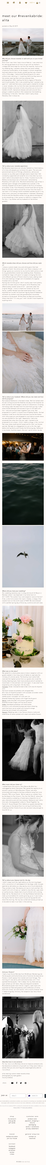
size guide (12, 1121)
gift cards (12, 1123)
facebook (12, 1146)
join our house (12, 1138)
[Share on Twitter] (21, 1083)
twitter (12, 1152)
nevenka (23, 9)
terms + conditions (32, 1127)
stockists (32, 1138)
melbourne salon (12, 1136)
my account (12, 1119)
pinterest (12, 1150)
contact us (32, 1136)
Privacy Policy (17, 1107)
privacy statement (32, 1129)
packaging (32, 1125)
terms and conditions (27, 1107)
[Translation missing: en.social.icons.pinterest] (25, 1083)
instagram (12, 1148)
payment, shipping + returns (32, 1122)
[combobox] (29, 1096)
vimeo (12, 1154)
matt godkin (17, 1075)
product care (32, 1119)
